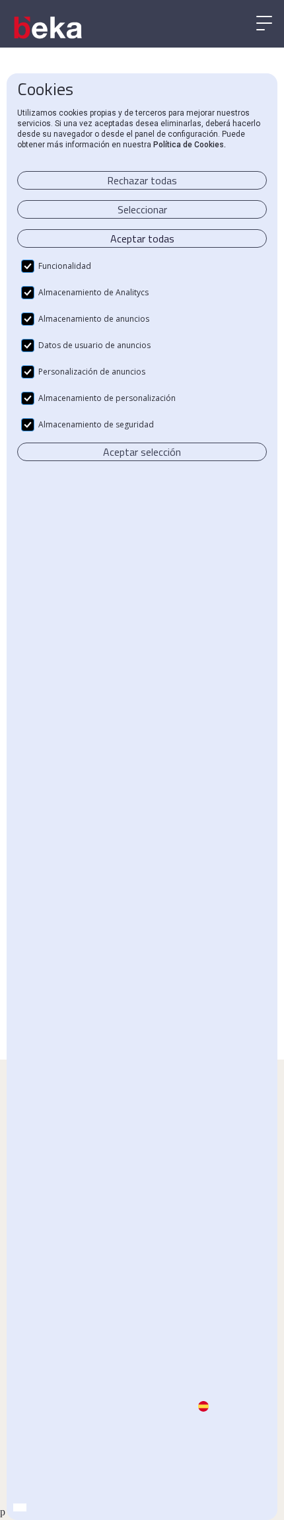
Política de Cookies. (189, 144)
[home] (49, 28)
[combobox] (19, 1507)
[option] (33, 1508)
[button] (264, 24)
